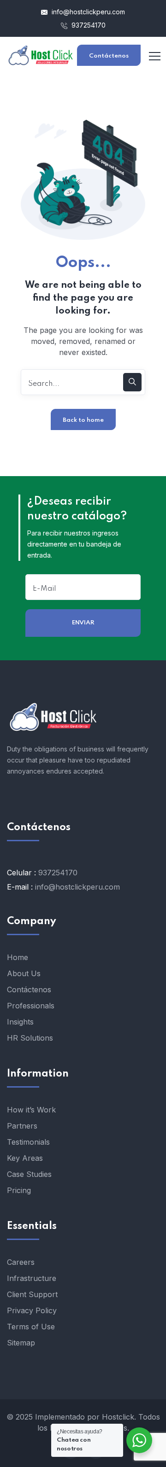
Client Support (32, 1294)
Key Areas (25, 1158)
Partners (22, 1125)
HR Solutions (30, 1037)
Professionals (30, 1005)
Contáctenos (109, 56)
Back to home (83, 420)
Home (17, 957)
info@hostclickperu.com (87, 12)
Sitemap (21, 1342)
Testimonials (28, 1142)
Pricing (19, 1190)
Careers (21, 1262)
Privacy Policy (32, 1310)
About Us (24, 973)
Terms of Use (31, 1326)
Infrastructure (31, 1278)
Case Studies (29, 1174)
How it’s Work (31, 1109)
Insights (20, 1021)
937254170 (88, 25)
